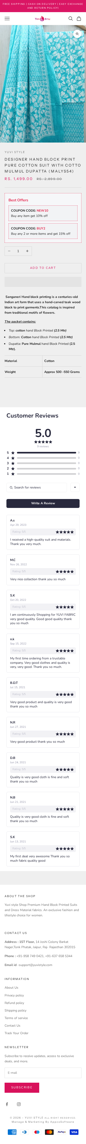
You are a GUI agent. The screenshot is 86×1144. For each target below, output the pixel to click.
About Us (11, 987)
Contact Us (12, 1025)
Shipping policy (15, 1010)
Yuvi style (15, 152)
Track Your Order (16, 1033)
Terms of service (16, 1018)
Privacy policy (14, 995)
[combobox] (75, 487)
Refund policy (14, 1003)
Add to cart (43, 268)
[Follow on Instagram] (19, 1104)
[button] (43, 282)
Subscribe (22, 1087)
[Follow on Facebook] (7, 1104)
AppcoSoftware (62, 1121)
